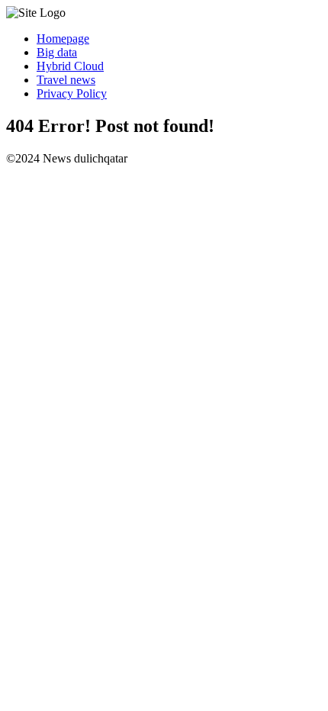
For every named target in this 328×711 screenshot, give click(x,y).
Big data (57, 52)
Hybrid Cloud (70, 66)
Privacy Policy (72, 93)
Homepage (63, 38)
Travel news (66, 79)
